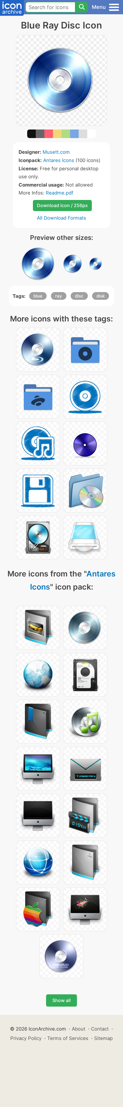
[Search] (81, 7)
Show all (61, 1000)
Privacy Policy (25, 1038)
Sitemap (103, 1038)
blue (37, 296)
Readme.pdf (59, 193)
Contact (100, 1029)
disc (79, 296)
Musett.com (56, 152)
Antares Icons (58, 160)
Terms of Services (67, 1038)
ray (58, 296)
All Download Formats (61, 218)
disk (100, 296)
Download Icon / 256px (62, 205)
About (78, 1029)
